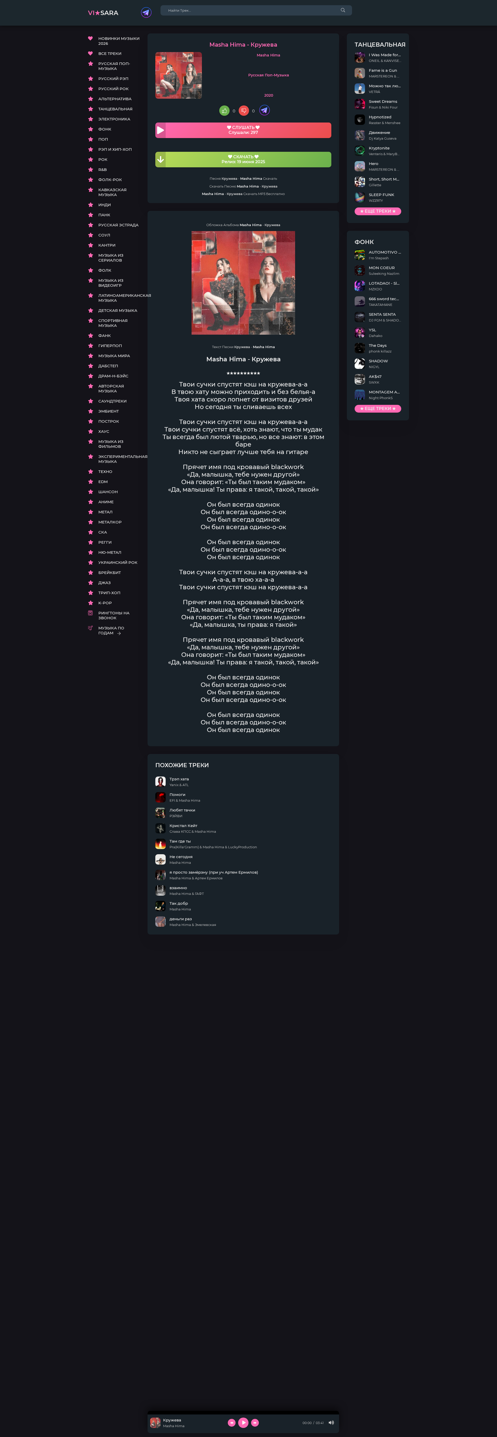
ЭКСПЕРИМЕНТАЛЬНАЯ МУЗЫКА (119, 459)
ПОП (103, 139)
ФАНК (104, 335)
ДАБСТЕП (108, 365)
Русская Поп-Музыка (268, 75)
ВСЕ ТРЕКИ (109, 53)
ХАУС (103, 431)
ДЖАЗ (104, 582)
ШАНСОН (108, 491)
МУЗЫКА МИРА (114, 355)
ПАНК (104, 214)
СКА (102, 532)
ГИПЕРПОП (110, 345)
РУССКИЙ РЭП (113, 78)
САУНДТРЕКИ (112, 401)
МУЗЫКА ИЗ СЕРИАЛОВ (110, 258)
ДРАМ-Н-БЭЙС (113, 375)
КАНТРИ (106, 245)
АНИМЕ (106, 501)
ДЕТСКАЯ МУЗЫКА (117, 310)
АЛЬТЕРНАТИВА (114, 98)
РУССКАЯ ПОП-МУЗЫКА (114, 66)
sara (103, 13)
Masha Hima (268, 55)
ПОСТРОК (108, 421)
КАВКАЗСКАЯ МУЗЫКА (112, 192)
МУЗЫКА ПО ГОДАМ (111, 630)
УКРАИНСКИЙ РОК (117, 562)
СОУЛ (104, 235)
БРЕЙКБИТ (109, 572)
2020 (268, 95)
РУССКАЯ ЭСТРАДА (118, 224)
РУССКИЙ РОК (113, 88)
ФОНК (104, 129)
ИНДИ (104, 204)
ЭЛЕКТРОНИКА (114, 119)
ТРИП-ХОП (109, 592)
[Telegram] (146, 13)
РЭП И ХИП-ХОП (115, 149)
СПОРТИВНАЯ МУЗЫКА (113, 323)
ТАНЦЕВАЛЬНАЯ (115, 108)
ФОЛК (104, 270)
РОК (102, 159)
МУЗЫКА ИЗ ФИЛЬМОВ (110, 444)
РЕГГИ (105, 542)
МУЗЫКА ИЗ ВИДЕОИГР (110, 283)
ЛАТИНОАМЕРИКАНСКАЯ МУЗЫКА (119, 298)
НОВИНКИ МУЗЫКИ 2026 (119, 41)
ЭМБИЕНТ (108, 411)
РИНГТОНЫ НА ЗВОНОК (113, 615)
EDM (103, 481)
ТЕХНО (105, 471)
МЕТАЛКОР (110, 522)
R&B (102, 169)
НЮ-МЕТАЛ (109, 552)
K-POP (105, 602)
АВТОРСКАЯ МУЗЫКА (111, 388)
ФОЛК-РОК (110, 179)
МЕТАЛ (105, 511)
